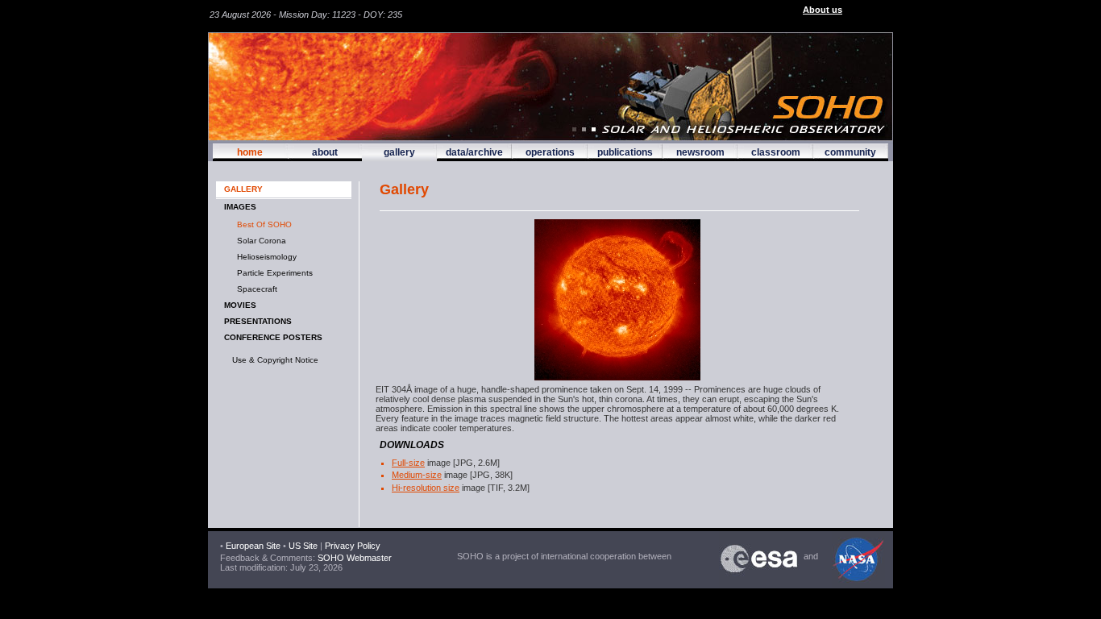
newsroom (700, 152)
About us (822, 10)
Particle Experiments (272, 272)
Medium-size (417, 475)
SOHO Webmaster (353, 558)
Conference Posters (273, 337)
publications (625, 152)
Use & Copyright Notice (275, 359)
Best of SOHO (262, 224)
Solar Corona (259, 240)
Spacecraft (254, 289)
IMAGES (240, 206)
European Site (253, 545)
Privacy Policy (352, 545)
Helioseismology (264, 256)
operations (550, 152)
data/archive (474, 152)
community (850, 152)
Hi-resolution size (425, 487)
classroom (775, 152)
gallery (399, 152)
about (325, 152)
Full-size (408, 462)
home (250, 152)
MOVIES (240, 305)
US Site (303, 545)
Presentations (258, 321)
